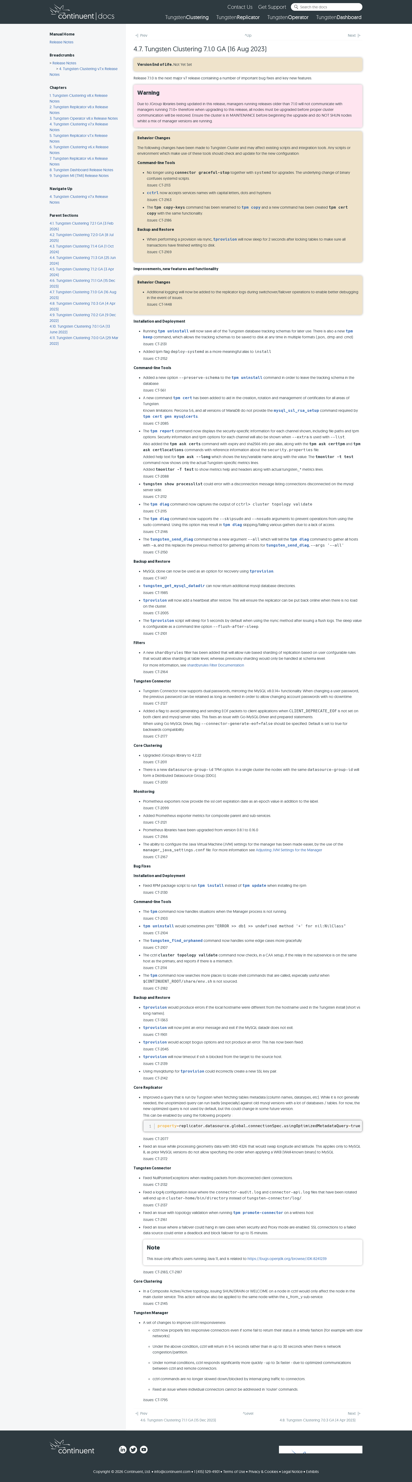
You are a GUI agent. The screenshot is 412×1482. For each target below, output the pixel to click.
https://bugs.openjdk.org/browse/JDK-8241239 (287, 1258)
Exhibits (312, 1471)
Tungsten (187, 17)
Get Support (272, 7)
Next (352, 35)
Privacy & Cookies (263, 1471)
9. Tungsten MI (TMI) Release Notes (79, 175)
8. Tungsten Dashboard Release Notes (81, 169)
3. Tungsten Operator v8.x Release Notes (84, 118)
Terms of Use (234, 1471)
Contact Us (239, 7)
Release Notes (61, 42)
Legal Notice (292, 1471)
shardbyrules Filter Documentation (215, 665)
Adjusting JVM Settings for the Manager (289, 849)
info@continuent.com (172, 1471)
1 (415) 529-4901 (207, 1471)
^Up (248, 35)
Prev (143, 35)
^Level (248, 1413)
